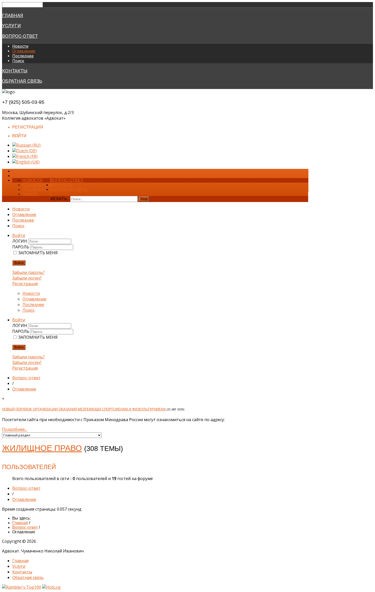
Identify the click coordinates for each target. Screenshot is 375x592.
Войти (18, 263)
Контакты (14, 71)
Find (144, 199)
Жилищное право (42, 448)
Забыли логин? (27, 278)
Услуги (11, 26)
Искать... (60, 198)
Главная (12, 15)
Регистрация (25, 283)
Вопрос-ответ (20, 36)
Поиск (18, 60)
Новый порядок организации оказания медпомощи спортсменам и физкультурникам (84, 409)
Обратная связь (22, 81)
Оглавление (23, 51)
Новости (20, 46)
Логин (20, 241)
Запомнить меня (38, 253)
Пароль (21, 247)
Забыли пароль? (28, 272)
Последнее (23, 56)
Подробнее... (14, 429)
